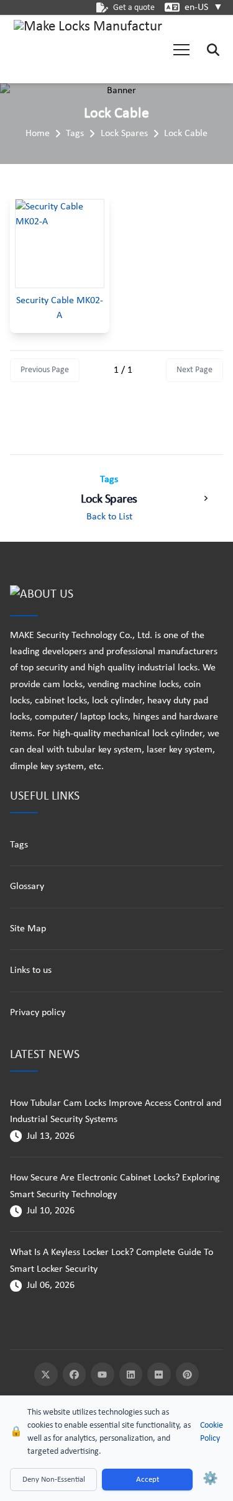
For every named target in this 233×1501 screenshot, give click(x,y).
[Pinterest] (187, 1374)
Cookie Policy (211, 1432)
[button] (181, 50)
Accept (147, 1480)
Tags (75, 134)
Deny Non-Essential (53, 1480)
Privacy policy (37, 1013)
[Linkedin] (131, 1374)
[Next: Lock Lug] (205, 498)
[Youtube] (102, 1374)
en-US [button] (204, 7)
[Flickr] (159, 1374)
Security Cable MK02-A (59, 308)
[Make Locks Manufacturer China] (88, 50)
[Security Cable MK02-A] (59, 243)
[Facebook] (74, 1374)
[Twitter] (46, 1374)
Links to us (31, 970)
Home (37, 134)
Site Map (28, 929)
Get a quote (134, 7)
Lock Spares (124, 134)
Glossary (27, 887)
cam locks (63, 685)
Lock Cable (186, 134)
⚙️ (210, 1479)
